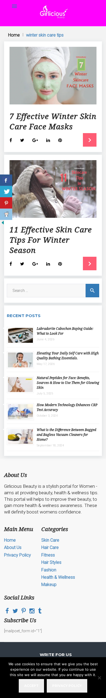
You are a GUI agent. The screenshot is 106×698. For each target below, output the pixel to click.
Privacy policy (67, 686)
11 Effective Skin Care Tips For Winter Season (51, 239)
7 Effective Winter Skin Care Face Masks (53, 121)
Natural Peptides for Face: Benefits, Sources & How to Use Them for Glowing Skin (68, 383)
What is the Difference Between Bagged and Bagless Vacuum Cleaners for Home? (66, 434)
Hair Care (50, 547)
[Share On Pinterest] (6, 203)
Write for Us (56, 654)
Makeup (49, 584)
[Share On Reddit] (6, 214)
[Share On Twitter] (6, 191)
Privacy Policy (17, 555)
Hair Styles (51, 562)
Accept (31, 686)
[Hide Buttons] (2, 224)
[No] (99, 677)
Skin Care (50, 540)
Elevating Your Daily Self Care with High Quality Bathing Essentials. (68, 355)
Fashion (48, 569)
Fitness (48, 555)
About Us (12, 547)
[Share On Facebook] (6, 180)
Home (14, 35)
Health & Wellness (58, 577)
